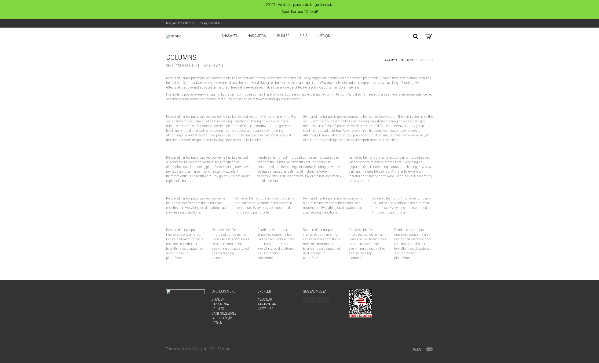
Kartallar (265, 309)
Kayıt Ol (190, 23)
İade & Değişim (222, 318)
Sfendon (218, 299)
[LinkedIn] (326, 300)
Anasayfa (230, 36)
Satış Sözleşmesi (224, 313)
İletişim (324, 36)
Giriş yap (171, 23)
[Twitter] (312, 300)
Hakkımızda (257, 36)
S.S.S (304, 36)
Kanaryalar (266, 304)
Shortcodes (409, 60)
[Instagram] (319, 300)
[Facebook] (306, 300)
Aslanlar (264, 299)
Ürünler (282, 36)
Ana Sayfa (391, 60)
